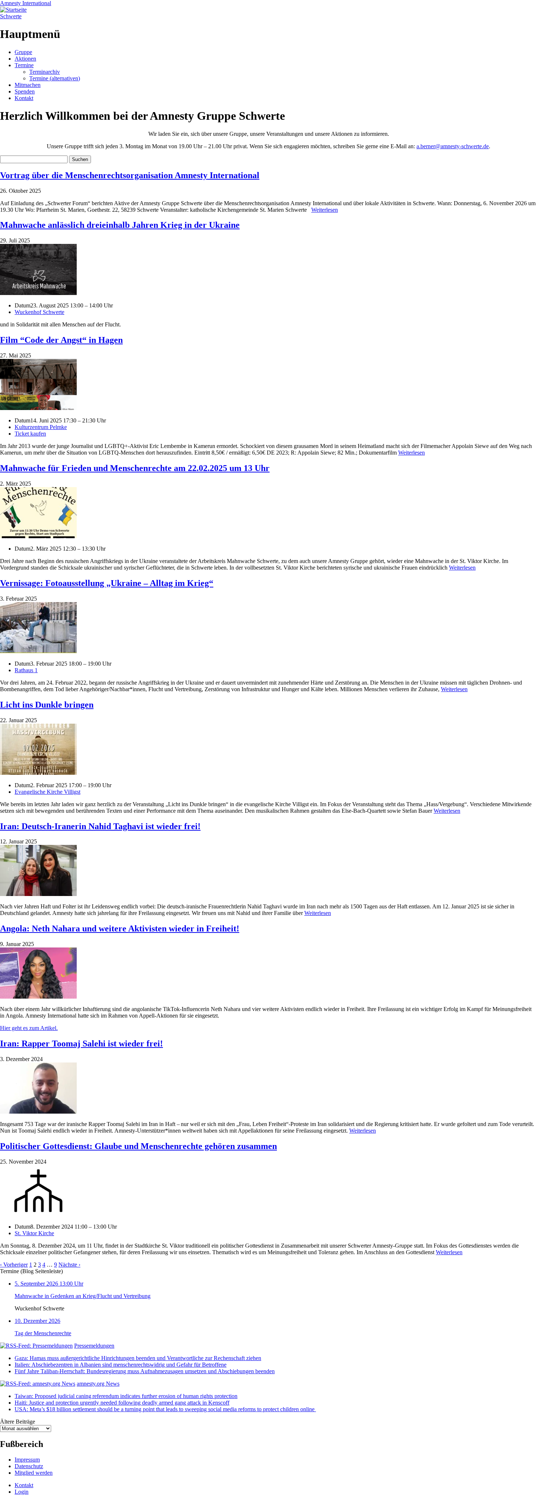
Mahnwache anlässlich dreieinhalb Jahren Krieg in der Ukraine (120, 225)
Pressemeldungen (94, 1346)
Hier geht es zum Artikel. (29, 1028)
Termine (24, 65)
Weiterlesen (324, 210)
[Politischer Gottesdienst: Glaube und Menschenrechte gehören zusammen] (38, 1214)
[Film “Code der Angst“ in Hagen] (38, 408)
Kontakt (24, 98)
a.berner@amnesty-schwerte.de (452, 146)
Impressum (27, 1459)
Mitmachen (28, 85)
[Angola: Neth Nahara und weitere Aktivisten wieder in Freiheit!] (38, 996)
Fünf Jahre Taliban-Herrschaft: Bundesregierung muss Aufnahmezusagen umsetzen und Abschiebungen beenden (145, 1371)
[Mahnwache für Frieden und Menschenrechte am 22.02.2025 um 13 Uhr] (38, 536)
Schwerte (11, 16)
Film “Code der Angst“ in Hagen (61, 340)
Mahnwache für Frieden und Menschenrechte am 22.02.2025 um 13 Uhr (135, 468)
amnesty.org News (98, 1384)
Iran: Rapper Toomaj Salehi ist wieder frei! (81, 1043)
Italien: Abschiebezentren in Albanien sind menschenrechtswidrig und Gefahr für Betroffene (120, 1365)
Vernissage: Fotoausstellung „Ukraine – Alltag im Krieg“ (106, 583)
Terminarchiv (44, 72)
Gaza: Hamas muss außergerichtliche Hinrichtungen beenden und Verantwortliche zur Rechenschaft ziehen (138, 1358)
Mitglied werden (34, 1473)
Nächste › (69, 1264)
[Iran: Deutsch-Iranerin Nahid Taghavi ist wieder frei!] (38, 894)
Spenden (25, 91)
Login (21, 1492)
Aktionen (25, 58)
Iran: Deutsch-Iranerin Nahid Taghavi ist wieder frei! (100, 826)
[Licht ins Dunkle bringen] (38, 773)
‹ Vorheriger (14, 1264)
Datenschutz (29, 1466)
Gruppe (23, 52)
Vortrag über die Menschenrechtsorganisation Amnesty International (129, 175)
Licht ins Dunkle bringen (47, 704)
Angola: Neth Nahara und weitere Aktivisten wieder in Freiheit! (119, 928)
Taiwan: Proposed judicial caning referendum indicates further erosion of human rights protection (126, 1396)
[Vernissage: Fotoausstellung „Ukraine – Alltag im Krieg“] (38, 651)
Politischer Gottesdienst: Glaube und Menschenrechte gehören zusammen (138, 1146)
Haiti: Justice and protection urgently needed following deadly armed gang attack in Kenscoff (122, 1402)
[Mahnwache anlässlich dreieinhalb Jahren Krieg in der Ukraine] (38, 293)
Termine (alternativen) (54, 78)
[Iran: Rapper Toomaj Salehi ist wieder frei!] (38, 1111)
